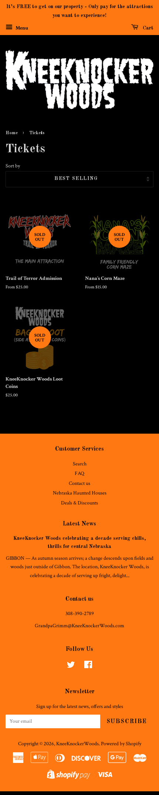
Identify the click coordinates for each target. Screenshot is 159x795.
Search (80, 464)
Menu (21, 27)
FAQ (79, 473)
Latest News (79, 524)
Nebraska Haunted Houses (79, 493)
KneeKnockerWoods (77, 743)
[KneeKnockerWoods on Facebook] (88, 666)
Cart (147, 28)
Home (12, 133)
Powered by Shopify (121, 743)
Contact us (79, 483)
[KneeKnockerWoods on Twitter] (71, 666)
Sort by (13, 165)
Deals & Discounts (79, 503)
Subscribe (126, 722)
